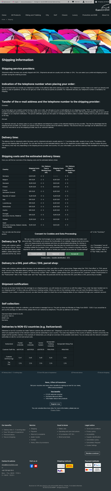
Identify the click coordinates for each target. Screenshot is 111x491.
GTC (68, 258)
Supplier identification (59, 258)
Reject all (56, 254)
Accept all (74, 254)
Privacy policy (46, 258)
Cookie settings (36, 254)
